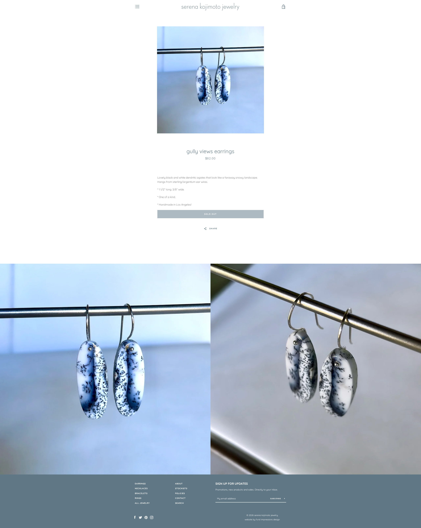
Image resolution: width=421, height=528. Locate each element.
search (179, 503)
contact (180, 498)
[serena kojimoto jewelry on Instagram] (151, 517)
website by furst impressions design (262, 519)
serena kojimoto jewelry (266, 515)
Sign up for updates (231, 484)
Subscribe (276, 499)
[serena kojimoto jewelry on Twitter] (140, 517)
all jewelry (142, 503)
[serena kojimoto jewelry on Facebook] (134, 517)
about (179, 483)
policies (180, 493)
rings (138, 498)
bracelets (141, 493)
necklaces (141, 488)
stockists (181, 488)
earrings (140, 483)
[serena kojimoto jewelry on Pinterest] (146, 517)
